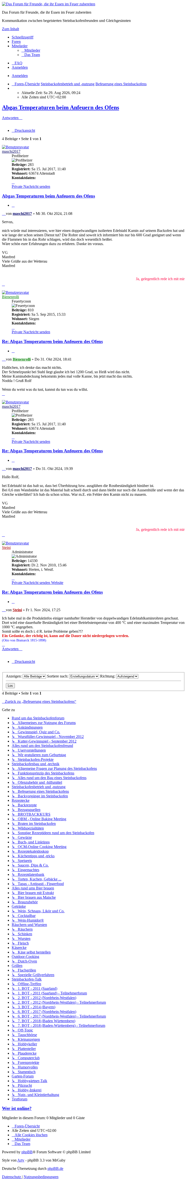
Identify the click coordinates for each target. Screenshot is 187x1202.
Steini (6, 547)
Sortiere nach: (58, 676)
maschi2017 (11, 151)
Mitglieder (20, 46)
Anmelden (20, 76)
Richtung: (108, 676)
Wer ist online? (17, 1108)
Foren (16, 41)
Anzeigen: (14, 676)
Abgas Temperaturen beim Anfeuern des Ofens (60, 107)
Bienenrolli (10, 297)
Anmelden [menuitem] (20, 67)
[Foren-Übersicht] (48, 4)
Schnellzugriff (22, 37)
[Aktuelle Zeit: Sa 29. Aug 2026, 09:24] (13, 88)
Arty (20, 1160)
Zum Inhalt (10, 29)
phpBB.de (55, 1168)
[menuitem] (30, 50)
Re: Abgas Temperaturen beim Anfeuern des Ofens (52, 341)
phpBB (27, 1152)
